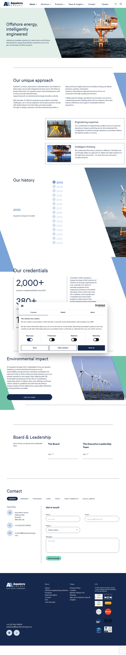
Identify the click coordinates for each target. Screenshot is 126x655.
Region (48, 526)
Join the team (50, 602)
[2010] (54, 190)
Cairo (48, 499)
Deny (35, 348)
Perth (57, 499)
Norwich (12, 499)
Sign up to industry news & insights (80, 598)
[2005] (54, 182)
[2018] (54, 212)
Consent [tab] (33, 312)
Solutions (45, 4)
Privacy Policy (75, 588)
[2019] (54, 216)
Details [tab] (63, 312)
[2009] (54, 186)
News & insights (75, 4)
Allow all (91, 348)
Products (59, 4)
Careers (105, 4)
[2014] (54, 199)
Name (48, 514)
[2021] (54, 225)
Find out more (29, 397)
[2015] (54, 203)
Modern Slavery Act (77, 592)
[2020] (54, 221)
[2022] (54, 229)
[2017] (54, 208)
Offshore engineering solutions (56, 590)
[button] (3, 498)
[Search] (120, 4)
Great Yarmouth (71, 499)
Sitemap (73, 595)
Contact (91, 4)
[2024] (54, 238)
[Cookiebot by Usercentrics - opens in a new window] (96, 305)
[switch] (52, 339)
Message (49, 537)
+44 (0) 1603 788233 (14, 624)
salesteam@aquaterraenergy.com (19, 627)
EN (116, 4)
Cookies (73, 590)
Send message (53, 558)
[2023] (54, 233)
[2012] (54, 195)
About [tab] (92, 312)
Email (87, 514)
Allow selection (63, 348)
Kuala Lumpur (89, 499)
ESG (46, 599)
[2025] (54, 242)
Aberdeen (24, 499)
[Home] (13, 4)
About (32, 4)
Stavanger (37, 499)
